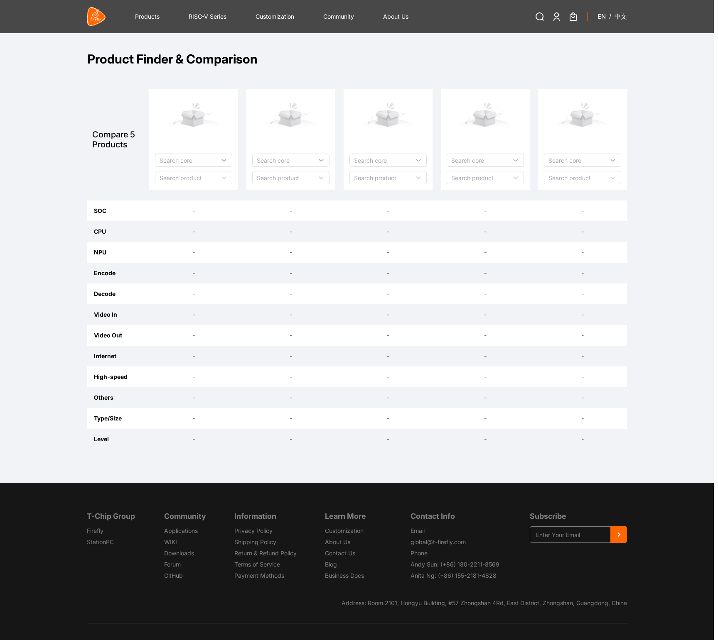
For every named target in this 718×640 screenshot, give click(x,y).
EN (602, 16)
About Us (395, 16)
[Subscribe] (618, 534)
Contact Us (340, 553)
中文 (621, 16)
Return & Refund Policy (265, 553)
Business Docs (344, 575)
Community (338, 16)
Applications (181, 530)
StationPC (100, 541)
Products (147, 16)
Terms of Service (257, 564)
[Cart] (573, 16)
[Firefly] (96, 17)
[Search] (540, 16)
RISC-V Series (207, 16)
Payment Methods (259, 575)
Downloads (179, 553)
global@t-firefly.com (438, 541)
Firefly (95, 530)
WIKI (170, 541)
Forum (172, 564)
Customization (275, 16)
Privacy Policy (253, 530)
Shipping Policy (255, 541)
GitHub (173, 575)
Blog (331, 564)
